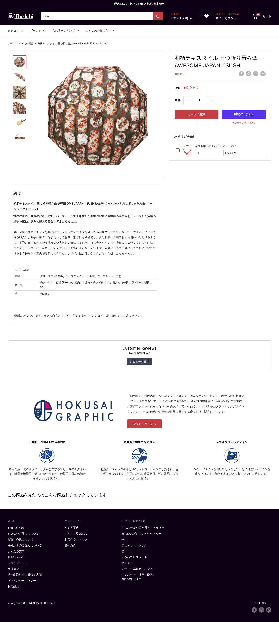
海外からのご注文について (25, 545)
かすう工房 (72, 527)
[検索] (158, 16)
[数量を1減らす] (188, 100)
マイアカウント (226, 18)
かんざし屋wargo (76, 533)
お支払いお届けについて (23, 533)
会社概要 (13, 569)
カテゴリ (13, 30)
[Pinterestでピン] (248, 73)
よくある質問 (16, 551)
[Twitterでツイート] (255, 73)
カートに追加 (196, 114)
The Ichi (180, 74)
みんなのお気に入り (98, 30)
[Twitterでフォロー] (261, 610)
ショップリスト (18, 563)
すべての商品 (26, 43)
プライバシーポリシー (22, 580)
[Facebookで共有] (241, 73)
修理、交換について (20, 539)
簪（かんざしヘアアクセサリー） (142, 533)
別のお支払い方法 (243, 123)
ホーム (11, 43)
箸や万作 (70, 545)
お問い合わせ (16, 557)
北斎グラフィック (76, 539)
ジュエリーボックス (134, 545)
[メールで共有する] (263, 73)
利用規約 (13, 586)
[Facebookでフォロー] (254, 610)
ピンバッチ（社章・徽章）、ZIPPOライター (139, 576)
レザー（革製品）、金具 (137, 569)
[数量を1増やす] (211, 100)
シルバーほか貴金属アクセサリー (142, 527)
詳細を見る (187, 154)
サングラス (128, 563)
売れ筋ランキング (63, 30)
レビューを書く (139, 361)
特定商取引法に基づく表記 (25, 575)
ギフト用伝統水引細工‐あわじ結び (215, 146)
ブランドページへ (144, 424)
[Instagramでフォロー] (268, 610)
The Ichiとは (16, 527)
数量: (178, 100)
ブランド (35, 30)
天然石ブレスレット (134, 557)
